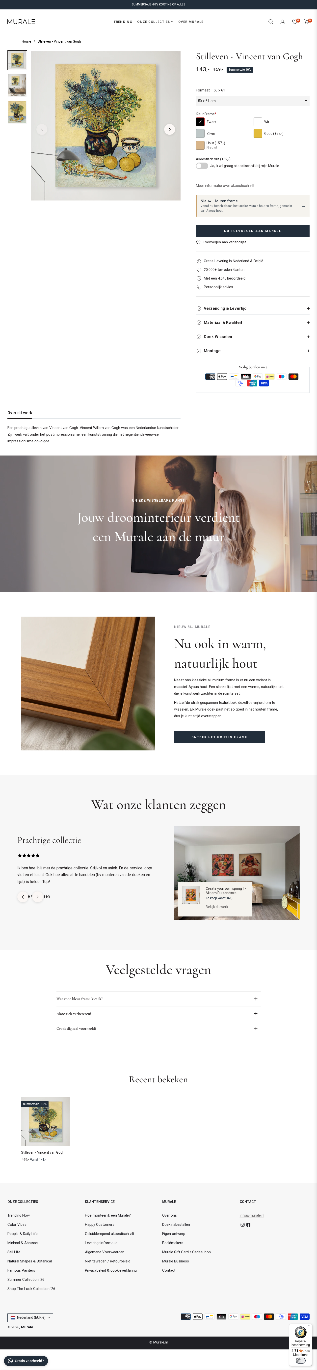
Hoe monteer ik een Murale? (108, 1215)
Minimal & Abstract (22, 1243)
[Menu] (309, 1327)
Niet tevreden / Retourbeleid (107, 1261)
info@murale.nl (252, 1215)
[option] (106, 125)
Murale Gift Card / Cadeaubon (186, 1252)
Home (26, 41)
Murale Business (175, 1261)
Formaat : (210, 90)
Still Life (13, 1252)
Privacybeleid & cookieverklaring (111, 1270)
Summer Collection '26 (25, 1279)
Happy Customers (99, 1224)
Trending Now (18, 1215)
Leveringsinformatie (101, 1243)
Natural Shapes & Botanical (29, 1261)
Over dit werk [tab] (19, 412)
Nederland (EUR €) (31, 1317)
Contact (168, 1270)
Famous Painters (21, 1270)
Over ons (169, 1215)
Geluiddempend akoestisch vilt (109, 1233)
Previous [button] (41, 129)
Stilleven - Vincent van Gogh (42, 1152)
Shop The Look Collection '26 (31, 1288)
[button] (271, 22)
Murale (27, 1327)
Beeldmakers (172, 1243)
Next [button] (169, 129)
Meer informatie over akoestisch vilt (225, 185)
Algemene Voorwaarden (104, 1252)
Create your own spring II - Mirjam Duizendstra (226, 890)
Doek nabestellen (176, 1224)
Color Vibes (16, 1224)
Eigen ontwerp (173, 1233)
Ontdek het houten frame (219, 737)
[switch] (301, 1361)
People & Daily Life (22, 1233)
